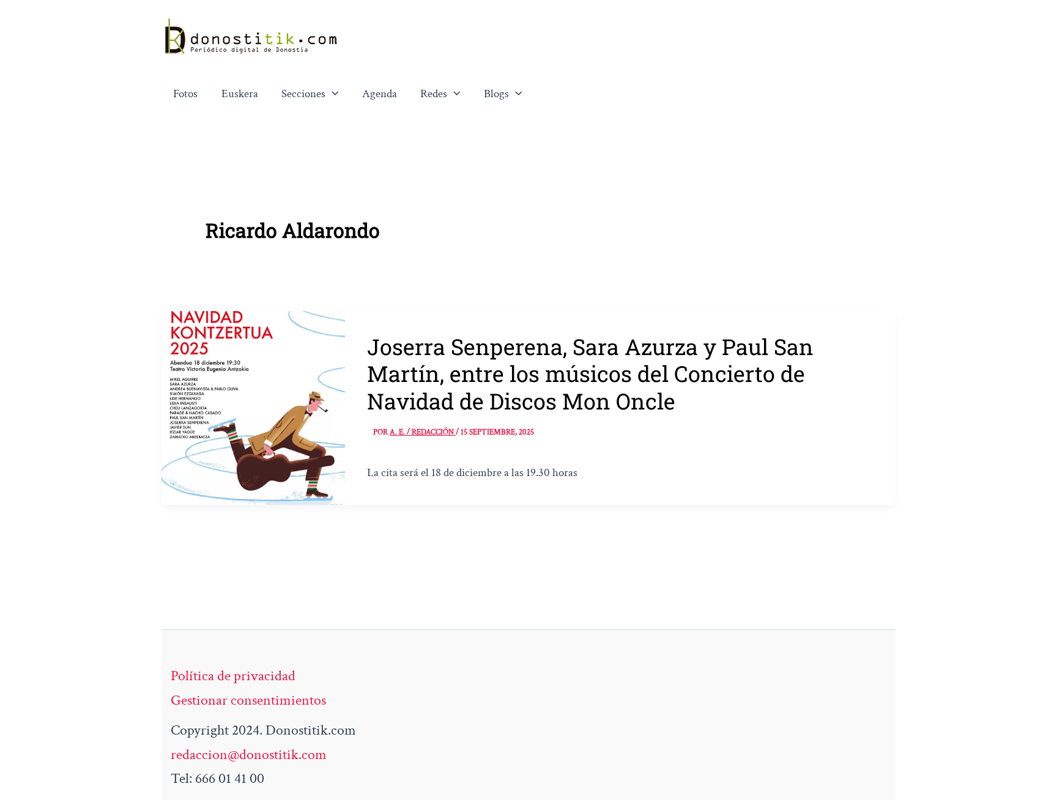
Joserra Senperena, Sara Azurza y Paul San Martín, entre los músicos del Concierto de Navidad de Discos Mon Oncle (590, 374)
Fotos (185, 93)
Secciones (303, 93)
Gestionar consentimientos (248, 700)
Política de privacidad (233, 675)
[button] (332, 94)
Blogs (496, 93)
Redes (433, 93)
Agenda (379, 93)
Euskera (239, 93)
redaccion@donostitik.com (249, 754)
